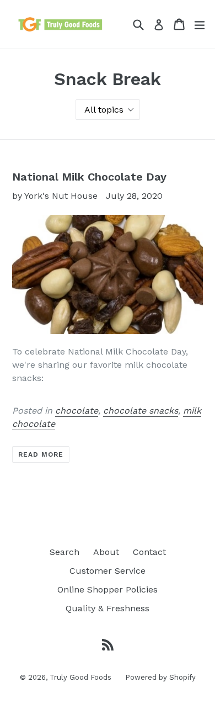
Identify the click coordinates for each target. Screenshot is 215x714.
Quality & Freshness (107, 608)
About (106, 552)
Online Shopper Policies (107, 589)
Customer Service (107, 570)
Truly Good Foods (80, 677)
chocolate (76, 410)
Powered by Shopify (160, 677)
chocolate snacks (140, 410)
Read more (40, 454)
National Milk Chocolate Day (89, 176)
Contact (149, 552)
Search (64, 552)
